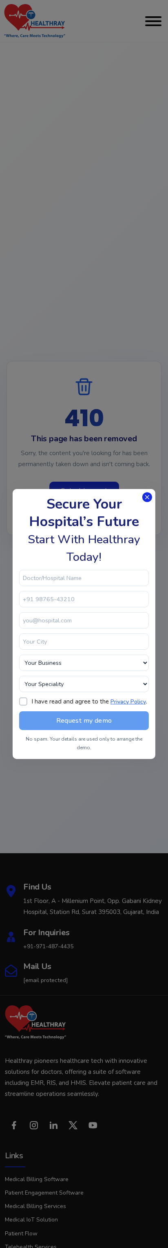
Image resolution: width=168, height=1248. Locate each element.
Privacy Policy (128, 702)
